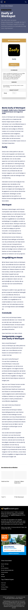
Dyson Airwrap (4, 564)
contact (3, 528)
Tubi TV (3, 497)
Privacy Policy (4, 587)
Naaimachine (5, 481)
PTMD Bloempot (19, 497)
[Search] (25, 2)
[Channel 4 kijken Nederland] (20, 472)
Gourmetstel (4, 572)
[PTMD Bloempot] (20, 488)
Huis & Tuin (4, 10)
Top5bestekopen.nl (15, 515)
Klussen (9, 10)
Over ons (3, 583)
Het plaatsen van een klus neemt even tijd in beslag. (13, 84)
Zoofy (14, 59)
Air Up (2, 566)
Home (2, 6)
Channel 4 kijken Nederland (19, 482)
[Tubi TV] (7, 488)
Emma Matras (4, 568)
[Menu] (2, 2)
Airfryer (3, 576)
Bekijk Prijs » (14, 64)
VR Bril (2, 574)
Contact (3, 585)
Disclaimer (4, 589)
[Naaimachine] (7, 472)
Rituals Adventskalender (7, 570)
